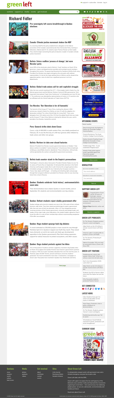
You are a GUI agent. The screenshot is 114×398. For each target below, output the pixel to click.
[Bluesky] (99, 289)
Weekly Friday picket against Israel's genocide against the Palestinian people (91, 152)
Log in (105, 2)
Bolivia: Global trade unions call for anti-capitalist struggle (54, 86)
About (39, 372)
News (8, 372)
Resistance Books (57, 374)
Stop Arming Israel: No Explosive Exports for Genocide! (93, 128)
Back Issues (10, 380)
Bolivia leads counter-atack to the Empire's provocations (53, 159)
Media (27, 12)
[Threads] (101, 289)
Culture (9, 378)
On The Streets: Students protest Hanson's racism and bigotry (93, 304)
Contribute (40, 374)
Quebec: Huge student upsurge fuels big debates (49, 223)
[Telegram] (96, 289)
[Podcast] (86, 289)
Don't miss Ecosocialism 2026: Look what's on (92, 262)
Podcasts (24, 374)
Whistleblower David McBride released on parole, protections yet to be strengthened (93, 315)
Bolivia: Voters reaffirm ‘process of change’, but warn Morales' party (51, 62)
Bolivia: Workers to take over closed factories (48, 142)
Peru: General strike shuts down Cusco (45, 126)
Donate (99, 2)
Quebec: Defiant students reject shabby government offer (53, 200)
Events (33, 12)
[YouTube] (83, 289)
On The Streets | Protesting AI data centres (92, 238)
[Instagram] (93, 289)
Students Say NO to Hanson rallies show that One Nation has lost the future (93, 274)
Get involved (42, 12)
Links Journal (56, 372)
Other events (93, 160)
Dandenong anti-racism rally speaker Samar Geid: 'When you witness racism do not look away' (93, 256)
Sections (10, 12)
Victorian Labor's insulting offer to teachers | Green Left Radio (93, 233)
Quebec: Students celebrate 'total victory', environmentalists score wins (54, 183)
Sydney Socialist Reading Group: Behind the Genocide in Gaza (92, 140)
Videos (24, 376)
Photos (24, 372)
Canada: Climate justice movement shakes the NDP (50, 42)
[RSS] (104, 289)
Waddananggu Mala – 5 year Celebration (91, 146)
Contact (39, 376)
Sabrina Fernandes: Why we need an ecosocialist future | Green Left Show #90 (93, 244)
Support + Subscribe (89, 2)
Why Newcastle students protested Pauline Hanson (91, 280)
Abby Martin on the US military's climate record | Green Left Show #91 (93, 228)
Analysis (9, 374)
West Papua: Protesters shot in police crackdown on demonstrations (92, 299)
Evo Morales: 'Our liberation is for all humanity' (49, 105)
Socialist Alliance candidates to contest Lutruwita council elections (93, 321)
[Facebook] (88, 289)
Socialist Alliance (57, 376)
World (8, 376)
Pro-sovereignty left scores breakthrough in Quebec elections (51, 25)
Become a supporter (93, 212)
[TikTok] (90, 289)
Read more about (76, 392)
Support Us (19, 12)
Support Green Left (91, 188)
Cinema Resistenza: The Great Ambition (92, 135)
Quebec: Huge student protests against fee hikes (49, 244)
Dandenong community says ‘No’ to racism (93, 309)
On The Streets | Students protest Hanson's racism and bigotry (93, 222)
